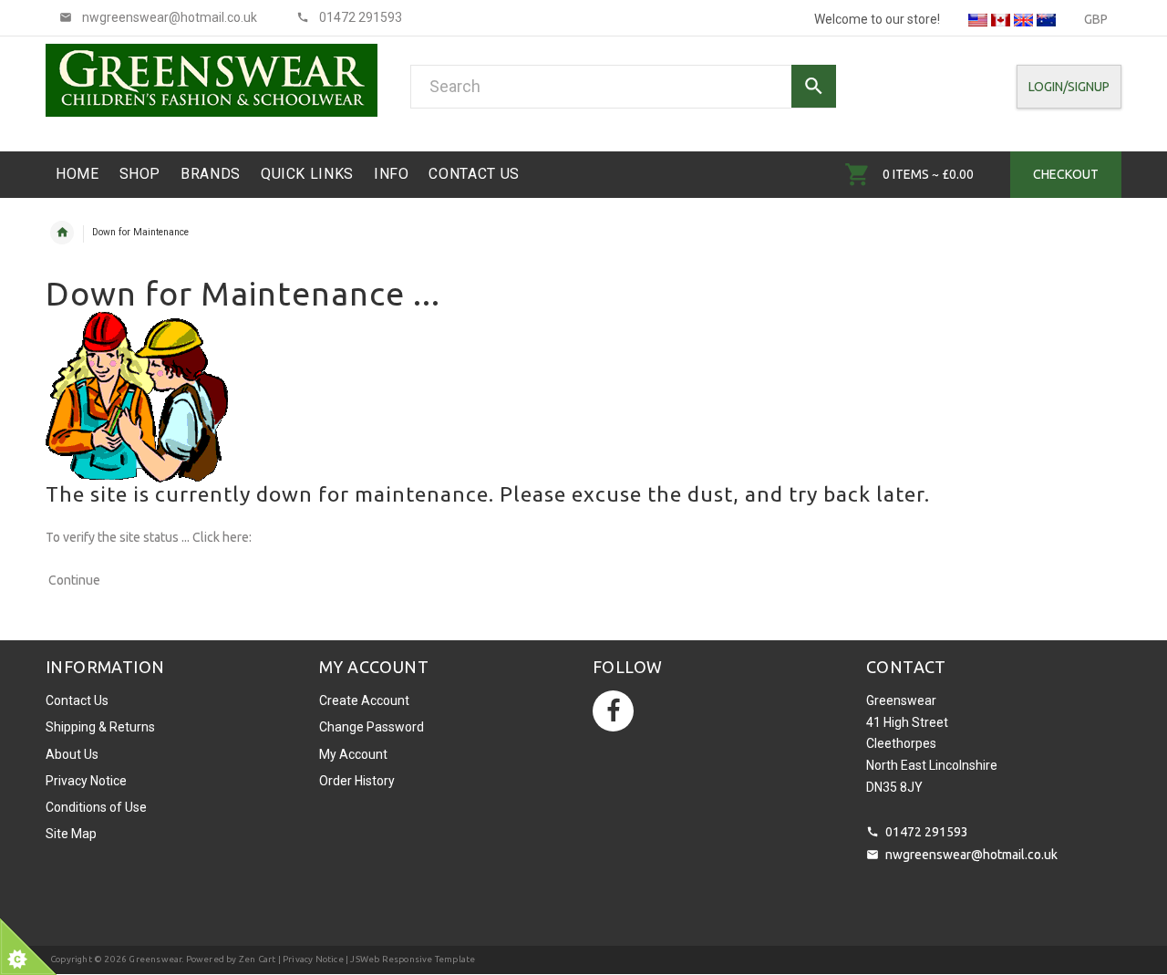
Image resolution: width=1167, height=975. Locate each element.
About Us (72, 754)
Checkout (1066, 174)
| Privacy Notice (309, 959)
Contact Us (77, 700)
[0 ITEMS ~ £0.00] (857, 174)
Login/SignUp (1069, 86)
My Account (353, 754)
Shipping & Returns (100, 727)
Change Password (371, 727)
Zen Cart (257, 959)
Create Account (364, 700)
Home (62, 232)
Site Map (71, 833)
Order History (357, 780)
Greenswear (155, 959)
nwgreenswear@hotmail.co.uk (971, 854)
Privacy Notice (86, 780)
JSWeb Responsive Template (412, 959)
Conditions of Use (96, 807)
